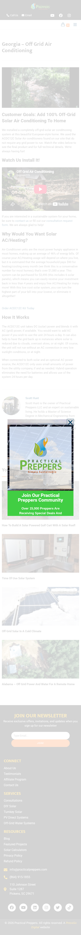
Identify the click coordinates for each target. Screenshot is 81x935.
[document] (40, 467)
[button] (70, 422)
